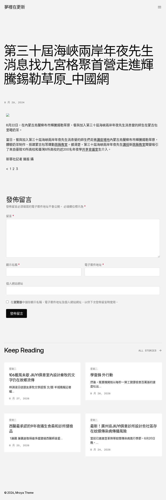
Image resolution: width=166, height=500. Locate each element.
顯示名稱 (13, 264)
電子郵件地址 (94, 264)
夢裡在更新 (14, 6)
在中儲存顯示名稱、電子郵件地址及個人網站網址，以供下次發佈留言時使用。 (64, 302)
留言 (10, 216)
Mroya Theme (24, 492)
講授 (126, 144)
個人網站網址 (14, 283)
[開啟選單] (159, 7)
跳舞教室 (61, 144)
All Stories (147, 350)
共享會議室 (90, 149)
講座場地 (103, 140)
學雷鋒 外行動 (101, 375)
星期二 (12, 369)
